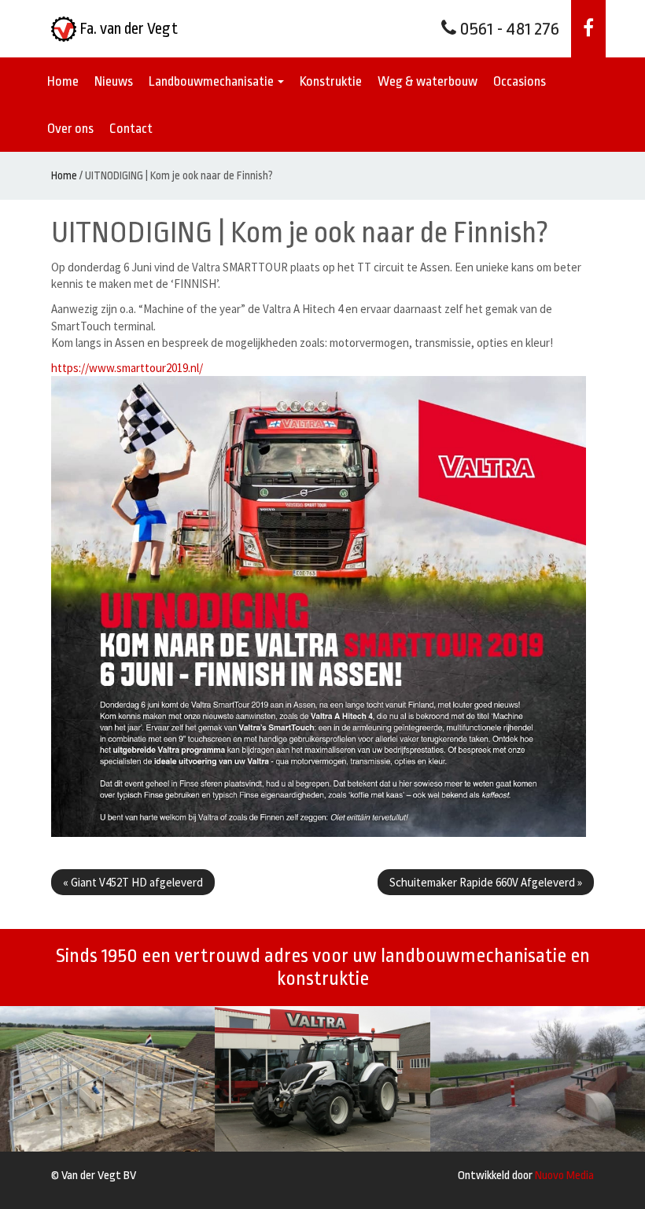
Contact (131, 128)
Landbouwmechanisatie (212, 81)
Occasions (519, 81)
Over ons (70, 128)
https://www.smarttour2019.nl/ (127, 367)
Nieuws (113, 81)
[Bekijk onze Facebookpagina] (588, 28)
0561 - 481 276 (507, 29)
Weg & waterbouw (427, 81)
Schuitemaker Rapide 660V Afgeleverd (485, 882)
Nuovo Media (564, 1175)
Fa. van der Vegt (127, 29)
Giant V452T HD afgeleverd (133, 882)
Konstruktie (331, 81)
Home (63, 81)
